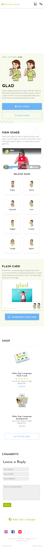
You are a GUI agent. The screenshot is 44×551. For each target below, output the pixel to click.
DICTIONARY (12, 57)
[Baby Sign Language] (10, 4)
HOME (4, 57)
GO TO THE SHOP (22, 436)
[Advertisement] (22, 30)
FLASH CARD (23, 115)
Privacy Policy (37, 546)
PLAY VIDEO (23, 106)
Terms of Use (7, 546)
